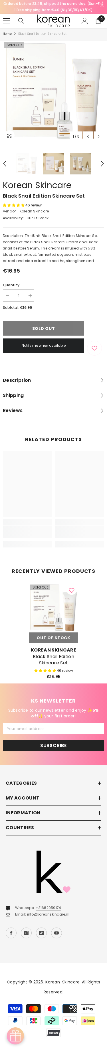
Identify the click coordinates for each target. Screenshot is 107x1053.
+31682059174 (48, 907)
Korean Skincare (37, 185)
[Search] (21, 20)
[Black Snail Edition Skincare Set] (53, 607)
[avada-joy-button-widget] (15, 1036)
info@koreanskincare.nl (48, 914)
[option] (53, 91)
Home (7, 34)
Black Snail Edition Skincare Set (53, 660)
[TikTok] (41, 933)
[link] (27, 532)
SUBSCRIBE (53, 745)
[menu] (6, 20)
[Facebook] (11, 933)
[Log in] (85, 21)
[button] (88, 136)
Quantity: (11, 285)
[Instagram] (26, 933)
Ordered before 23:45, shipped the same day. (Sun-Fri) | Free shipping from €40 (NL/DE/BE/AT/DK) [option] (53, 6)
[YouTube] (56, 933)
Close (102, 5)
